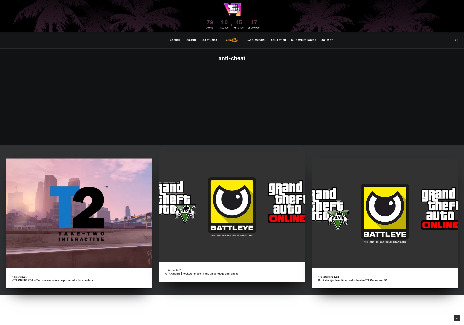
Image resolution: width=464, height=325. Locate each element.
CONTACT (327, 40)
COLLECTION (278, 40)
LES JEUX (191, 40)
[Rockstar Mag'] (232, 40)
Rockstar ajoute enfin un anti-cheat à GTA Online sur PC (352, 280)
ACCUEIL (175, 40)
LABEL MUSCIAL (256, 40)
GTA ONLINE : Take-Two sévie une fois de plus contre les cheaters (52, 280)
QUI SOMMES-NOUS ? (303, 40)
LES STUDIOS (209, 40)
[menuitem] (175, 40)
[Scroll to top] (457, 318)
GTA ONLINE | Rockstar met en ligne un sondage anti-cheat (201, 273)
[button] (456, 40)
